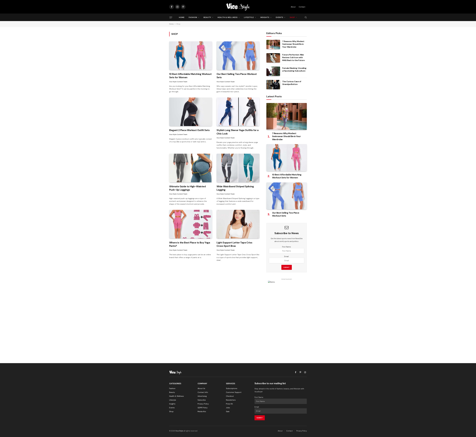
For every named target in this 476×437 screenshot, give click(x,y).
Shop (292, 17)
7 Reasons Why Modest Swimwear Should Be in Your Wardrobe (293, 44)
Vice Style (179, 431)
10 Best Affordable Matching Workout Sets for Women (190, 75)
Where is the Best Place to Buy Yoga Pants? (189, 244)
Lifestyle (249, 17)
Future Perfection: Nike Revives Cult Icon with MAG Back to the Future (293, 57)
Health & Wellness (228, 17)
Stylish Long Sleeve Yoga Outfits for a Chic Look (237, 132)
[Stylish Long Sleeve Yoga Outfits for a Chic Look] (238, 112)
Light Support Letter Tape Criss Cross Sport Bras (234, 244)
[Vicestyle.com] (238, 7)
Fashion (193, 17)
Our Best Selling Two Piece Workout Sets (237, 75)
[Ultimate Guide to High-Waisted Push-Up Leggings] (190, 168)
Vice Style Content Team (178, 82)
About (293, 7)
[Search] (305, 17)
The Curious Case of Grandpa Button (291, 83)
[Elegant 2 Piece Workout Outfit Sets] (190, 112)
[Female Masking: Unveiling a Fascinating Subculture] (273, 71)
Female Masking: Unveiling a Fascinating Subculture (294, 69)
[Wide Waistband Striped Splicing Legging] (238, 168)
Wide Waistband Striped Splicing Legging (235, 188)
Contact (302, 7)
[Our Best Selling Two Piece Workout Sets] (238, 55)
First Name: (286, 247)
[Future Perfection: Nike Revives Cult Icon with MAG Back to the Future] (273, 58)
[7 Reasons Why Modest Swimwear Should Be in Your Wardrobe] (273, 44)
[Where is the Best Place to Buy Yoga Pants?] (190, 224)
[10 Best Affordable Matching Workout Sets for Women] (190, 55)
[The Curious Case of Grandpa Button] (273, 84)
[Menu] (170, 17)
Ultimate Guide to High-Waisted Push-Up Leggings (187, 188)
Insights (264, 17)
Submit (286, 267)
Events (279, 17)
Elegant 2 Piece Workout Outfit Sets (189, 130)
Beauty (207, 17)
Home (181, 17)
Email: (286, 256)
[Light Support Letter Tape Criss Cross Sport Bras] (238, 224)
